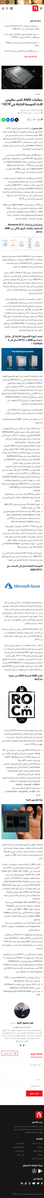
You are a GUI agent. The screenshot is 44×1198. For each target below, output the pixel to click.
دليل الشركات (19, 1151)
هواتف (40, 1154)
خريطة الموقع (38, 1151)
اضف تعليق (34, 1093)
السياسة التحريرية (37, 1158)
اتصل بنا (40, 1147)
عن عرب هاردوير (37, 1143)
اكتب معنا (20, 1154)
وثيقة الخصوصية (18, 1147)
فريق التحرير (20, 1143)
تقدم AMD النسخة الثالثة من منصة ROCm (21, 51)
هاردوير (37, 94)
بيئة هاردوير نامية (30, 56)
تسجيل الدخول (8, 1053)
